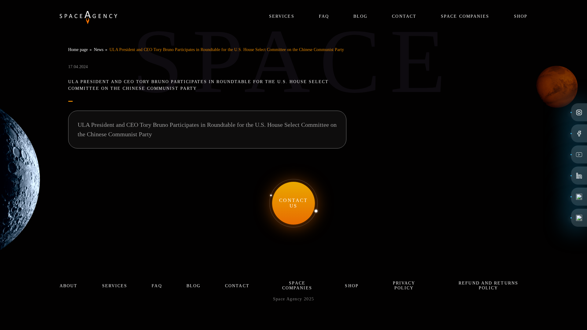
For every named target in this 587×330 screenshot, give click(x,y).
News (98, 49)
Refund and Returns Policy (488, 285)
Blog (360, 16)
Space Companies (465, 16)
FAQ (324, 16)
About (69, 286)
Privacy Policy (404, 285)
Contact (404, 16)
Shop (520, 16)
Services (281, 16)
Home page (78, 49)
